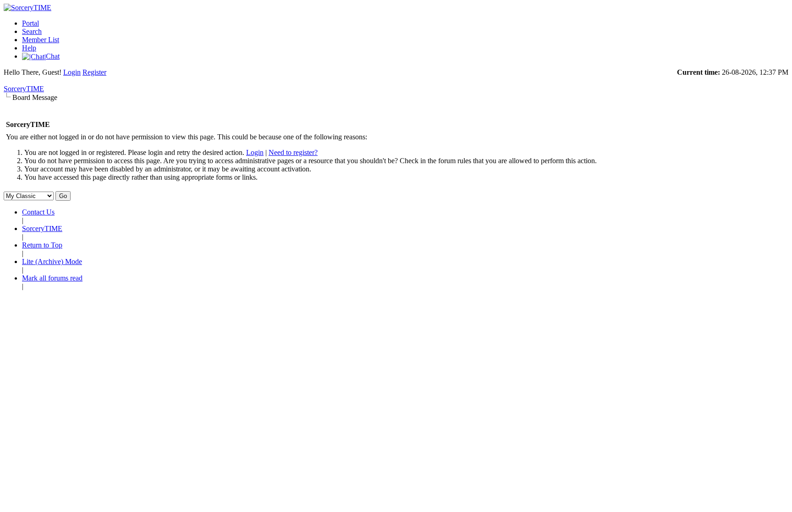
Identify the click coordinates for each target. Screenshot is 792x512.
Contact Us (38, 212)
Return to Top (42, 245)
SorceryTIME (24, 89)
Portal (30, 23)
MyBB (52, 302)
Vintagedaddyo (256, 310)
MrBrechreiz (206, 310)
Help (29, 48)
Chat (53, 56)
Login (72, 72)
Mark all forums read (52, 278)
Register (94, 72)
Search (32, 31)
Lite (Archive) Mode (52, 261)
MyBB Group (126, 302)
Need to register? (293, 152)
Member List (40, 40)
